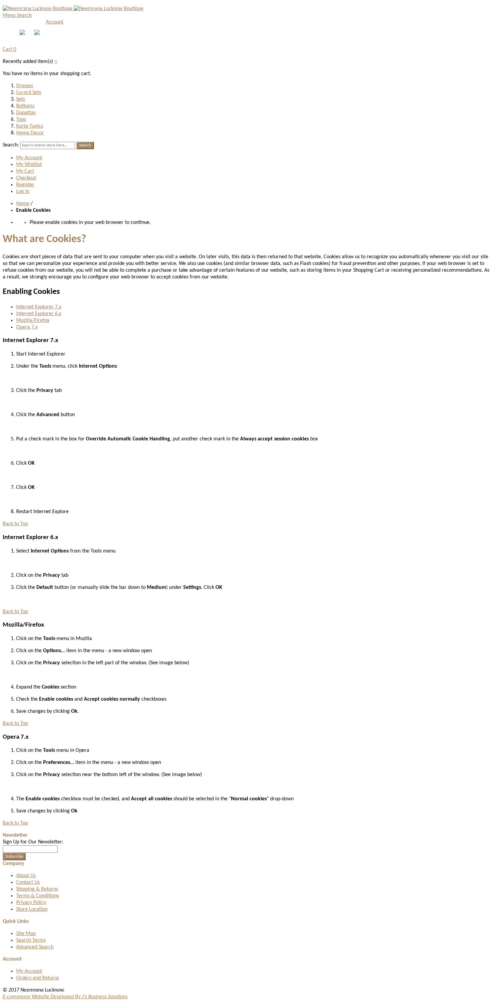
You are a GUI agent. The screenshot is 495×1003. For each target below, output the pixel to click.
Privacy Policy (31, 902)
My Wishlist (29, 164)
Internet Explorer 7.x (38, 307)
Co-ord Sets (28, 92)
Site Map (26, 933)
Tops (21, 119)
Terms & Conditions (37, 896)
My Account (29, 158)
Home (22, 203)
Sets (20, 99)
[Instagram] (37, 33)
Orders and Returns (37, 978)
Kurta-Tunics (29, 126)
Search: (11, 145)
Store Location (31, 909)
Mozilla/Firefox (33, 320)
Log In (22, 191)
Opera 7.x (27, 327)
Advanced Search (35, 947)
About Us (26, 875)
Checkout (26, 178)
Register (25, 185)
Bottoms (25, 106)
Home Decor (30, 133)
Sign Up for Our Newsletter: (33, 842)
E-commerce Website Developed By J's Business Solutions (65, 997)
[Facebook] (23, 33)
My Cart (25, 171)
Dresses (24, 86)
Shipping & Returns (37, 889)
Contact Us (28, 882)
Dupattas (26, 112)
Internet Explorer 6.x (38, 313)
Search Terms (31, 940)
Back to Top (15, 524)
